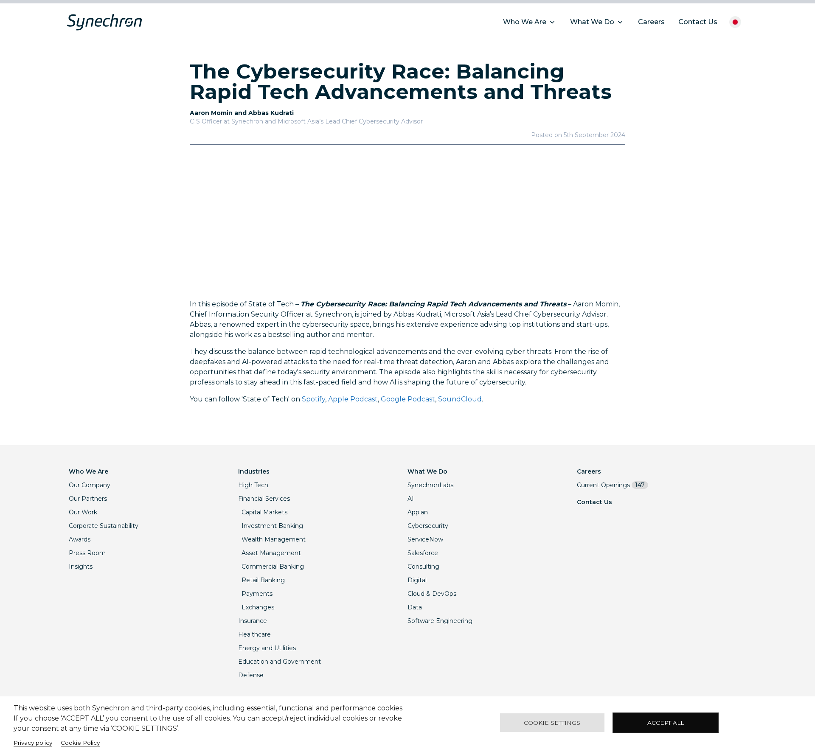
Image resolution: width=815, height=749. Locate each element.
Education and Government (279, 661)
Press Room (87, 553)
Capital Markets (264, 512)
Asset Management (271, 553)
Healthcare (254, 634)
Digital (417, 580)
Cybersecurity (428, 526)
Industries (254, 471)
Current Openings (611, 485)
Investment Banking (272, 526)
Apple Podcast (353, 399)
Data (415, 607)
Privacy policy (33, 742)
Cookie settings (552, 722)
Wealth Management (274, 539)
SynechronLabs (430, 485)
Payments (257, 594)
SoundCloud (460, 399)
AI (411, 498)
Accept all (665, 722)
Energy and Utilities (267, 648)
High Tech (253, 485)
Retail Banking (263, 580)
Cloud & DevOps (432, 594)
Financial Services (264, 498)
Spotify (313, 399)
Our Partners (88, 498)
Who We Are (88, 471)
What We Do (427, 471)
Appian (418, 512)
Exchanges (258, 607)
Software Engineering (440, 621)
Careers (589, 471)
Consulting (423, 566)
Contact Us (594, 502)
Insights (81, 566)
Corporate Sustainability (103, 526)
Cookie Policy (80, 742)
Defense (251, 675)
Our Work (83, 512)
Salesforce (423, 553)
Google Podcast (408, 399)
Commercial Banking (273, 566)
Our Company (89, 485)
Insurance (252, 621)
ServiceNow (425, 539)
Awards (79, 539)
